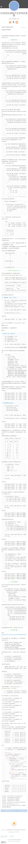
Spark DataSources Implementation (15, 796)
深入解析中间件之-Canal (9, 810)
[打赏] (14, 823)
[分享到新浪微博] (4, 836)
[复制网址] (9, 836)
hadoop (8, 32)
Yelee (14, 841)
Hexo (9, 841)
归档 (13, 18)
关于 (18, 18)
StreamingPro (21, 810)
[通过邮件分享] (11, 836)
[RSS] (16, 22)
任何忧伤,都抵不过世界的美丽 (14, 14)
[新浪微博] (10, 22)
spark (4, 32)
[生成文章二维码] (13, 836)
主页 (10, 18)
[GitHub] (13, 22)
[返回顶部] (26, 523)
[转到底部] (26, 529)
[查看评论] (26, 526)
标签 (15, 18)
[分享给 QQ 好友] (6, 836)
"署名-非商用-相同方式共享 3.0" (15, 805)
